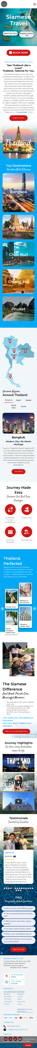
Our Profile (22, 112)
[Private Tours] (26, 509)
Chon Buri (7, 999)
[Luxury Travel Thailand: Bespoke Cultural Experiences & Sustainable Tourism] (18, 763)
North (18, 400)
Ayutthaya (7, 996)
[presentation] (2, 609)
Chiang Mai (8, 1001)
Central (28, 400)
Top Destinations (10, 991)
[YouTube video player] (18, 782)
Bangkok (9, 400)
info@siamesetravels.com (17, 1030)
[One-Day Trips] (26, 532)
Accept (28, 1045)
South (23, 406)
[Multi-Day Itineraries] (10, 532)
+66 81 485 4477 (13, 1026)
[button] (4, 888)
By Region (21, 991)
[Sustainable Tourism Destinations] (10, 509)
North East (13, 406)
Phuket (6, 1004)
